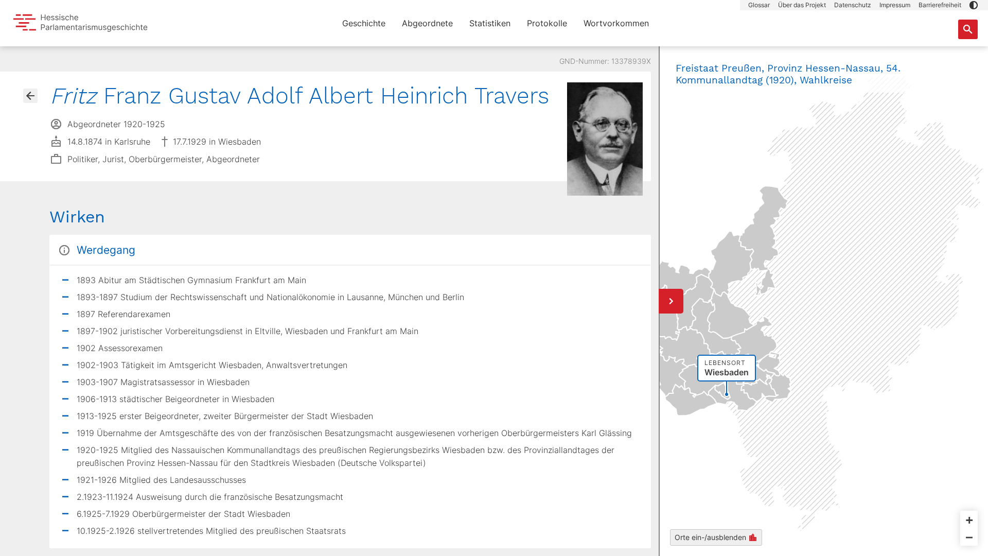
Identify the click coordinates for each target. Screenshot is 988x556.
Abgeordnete (427, 23)
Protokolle (547, 23)
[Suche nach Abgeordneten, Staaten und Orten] (968, 29)
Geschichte (363, 23)
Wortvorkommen (616, 23)
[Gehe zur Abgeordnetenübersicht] (30, 96)
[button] (973, 5)
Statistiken (489, 23)
